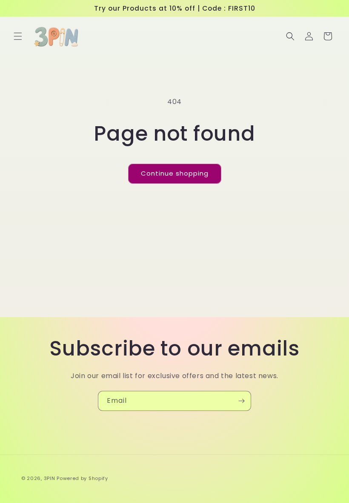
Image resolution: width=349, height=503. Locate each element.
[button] (18, 36)
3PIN (49, 478)
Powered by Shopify (82, 478)
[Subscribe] (241, 401)
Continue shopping (175, 173)
